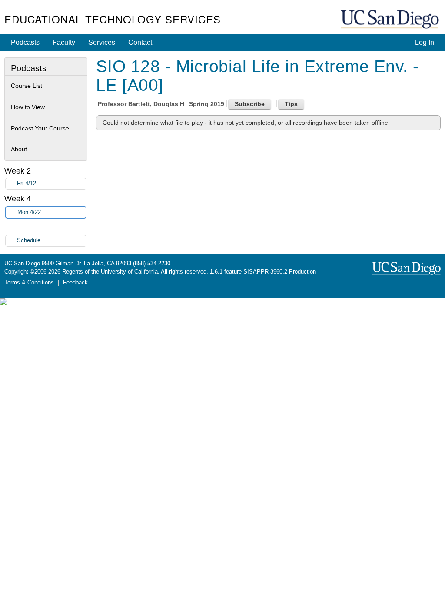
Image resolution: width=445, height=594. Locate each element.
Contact (140, 42)
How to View (28, 106)
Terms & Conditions (29, 283)
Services (101, 42)
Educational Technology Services (112, 19)
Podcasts (25, 42)
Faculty (64, 42)
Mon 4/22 (29, 212)
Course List (26, 85)
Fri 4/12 (26, 183)
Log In (424, 42)
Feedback (75, 283)
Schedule (28, 240)
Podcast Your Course (40, 128)
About (19, 149)
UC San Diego (391, 20)
